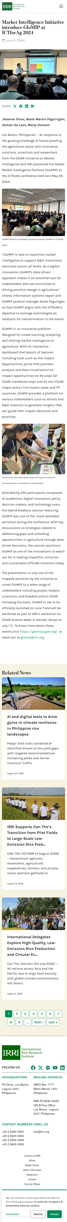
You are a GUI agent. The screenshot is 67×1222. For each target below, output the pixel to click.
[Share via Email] (32, 106)
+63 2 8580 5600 (13, 1131)
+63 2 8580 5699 (13, 1140)
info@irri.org (41, 1131)
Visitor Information (32, 1169)
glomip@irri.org (32, 637)
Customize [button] (12, 1214)
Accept (54, 1214)
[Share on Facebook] (20, 106)
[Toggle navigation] (61, 6)
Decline (38, 1214)
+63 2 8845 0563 (13, 1136)
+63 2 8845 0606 (13, 1144)
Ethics (32, 1160)
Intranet (32, 1179)
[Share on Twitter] (15, 106)
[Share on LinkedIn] (26, 106)
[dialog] (34, 1206)
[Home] (13, 6)
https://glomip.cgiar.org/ (38, 631)
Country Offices (32, 1184)
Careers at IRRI (32, 1155)
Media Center (32, 1165)
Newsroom (32, 1174)
